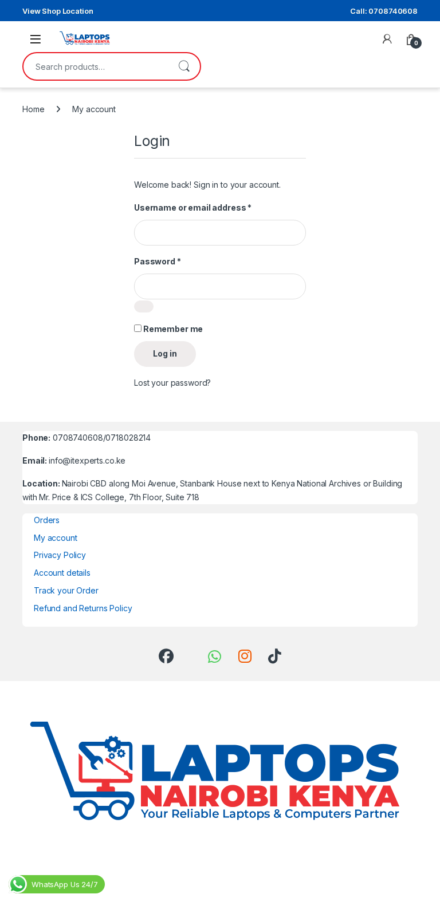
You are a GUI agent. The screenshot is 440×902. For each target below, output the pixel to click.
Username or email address (193, 207)
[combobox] (95, 66)
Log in (165, 353)
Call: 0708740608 (384, 10)
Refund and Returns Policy (83, 608)
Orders (47, 520)
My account (55, 538)
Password (157, 261)
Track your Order (66, 590)
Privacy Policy (60, 555)
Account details (62, 572)
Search (184, 66)
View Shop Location (57, 10)
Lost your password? (172, 382)
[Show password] (144, 306)
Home (33, 109)
